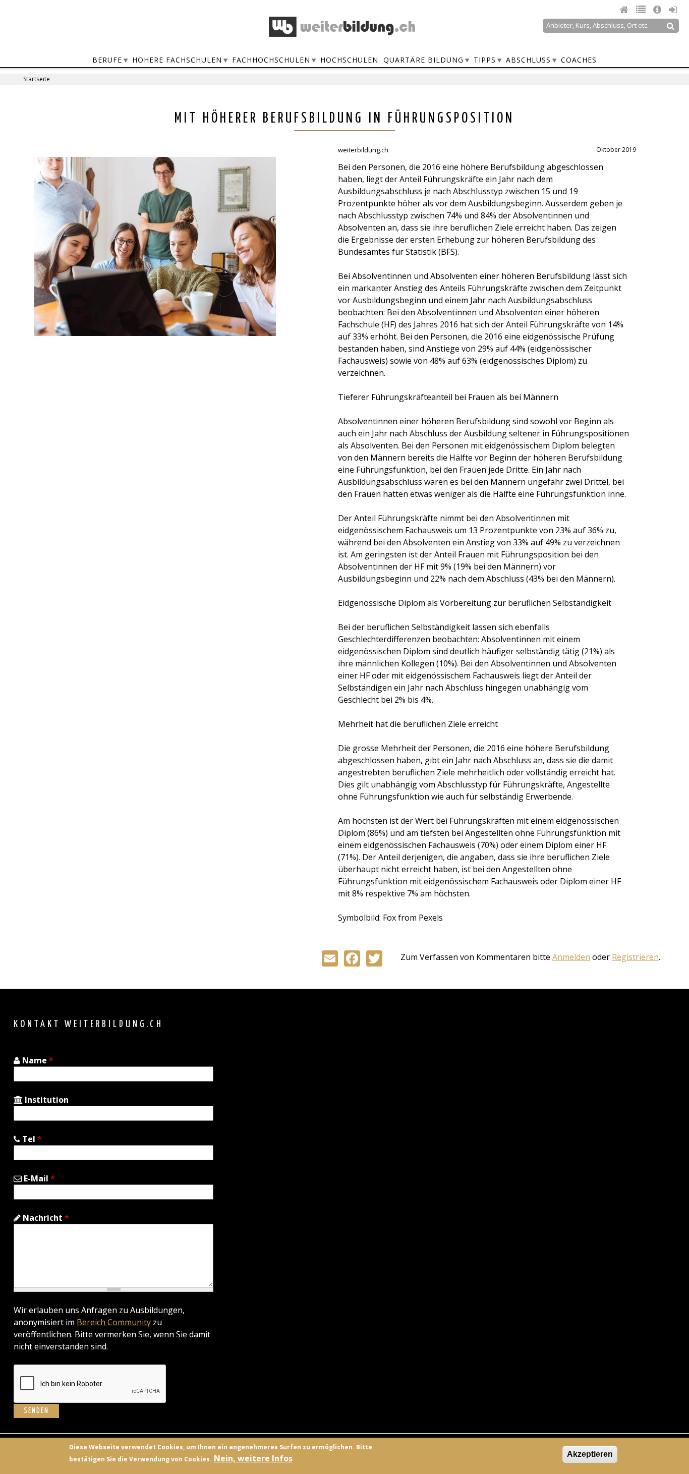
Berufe (107, 60)
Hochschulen (349, 60)
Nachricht (45, 1217)
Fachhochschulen (271, 60)
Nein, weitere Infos (253, 1458)
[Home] (625, 9)
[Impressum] (658, 9)
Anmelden (571, 956)
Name (36, 1060)
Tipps (485, 60)
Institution (46, 1099)
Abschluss (528, 60)
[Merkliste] (642, 9)
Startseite (36, 79)
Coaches (579, 60)
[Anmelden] (673, 9)
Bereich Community (114, 1322)
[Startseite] (342, 27)
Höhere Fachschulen (177, 60)
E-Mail (38, 1178)
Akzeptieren (590, 1454)
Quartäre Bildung (423, 60)
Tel (31, 1139)
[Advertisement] (118, 424)
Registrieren (635, 956)
